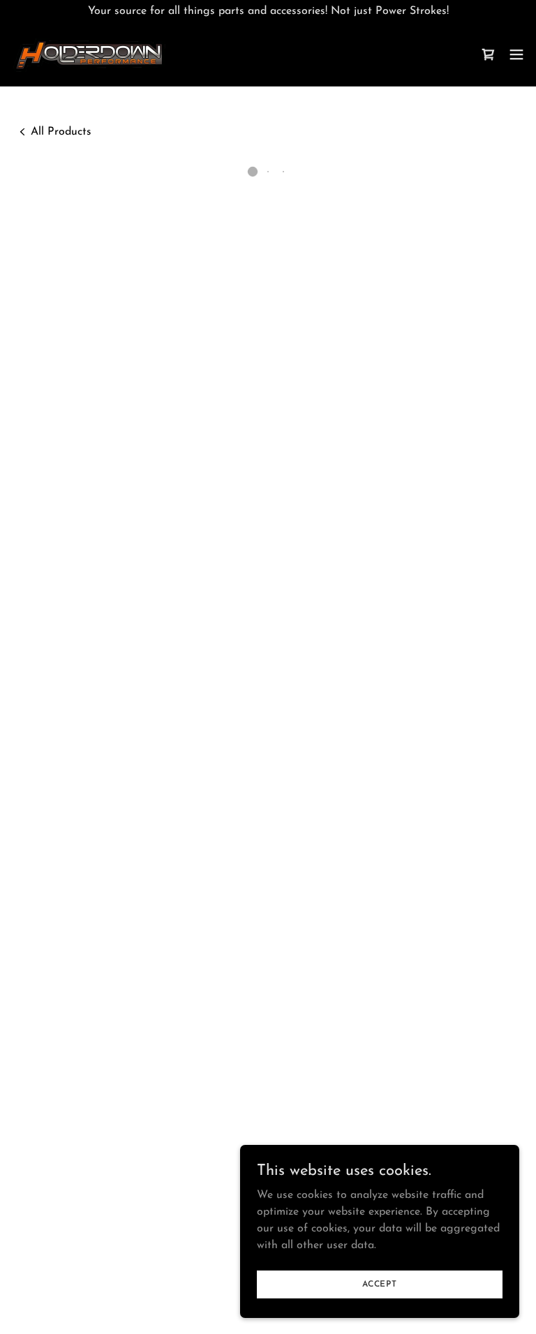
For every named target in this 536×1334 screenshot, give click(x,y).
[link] (89, 54)
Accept (379, 1284)
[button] (488, 54)
